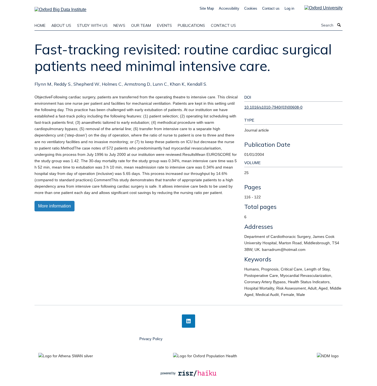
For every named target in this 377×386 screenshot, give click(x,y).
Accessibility (229, 8)
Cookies (250, 8)
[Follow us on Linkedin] (188, 321)
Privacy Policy (151, 339)
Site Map (207, 8)
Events (164, 25)
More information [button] (54, 206)
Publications (191, 25)
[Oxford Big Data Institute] (60, 8)
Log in (289, 8)
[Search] (339, 25)
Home (40, 25)
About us (61, 25)
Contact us (271, 8)
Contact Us (223, 25)
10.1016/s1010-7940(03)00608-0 (273, 107)
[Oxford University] (319, 8)
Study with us (92, 25)
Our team (141, 25)
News (119, 25)
